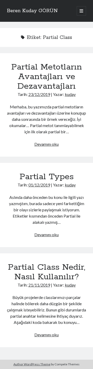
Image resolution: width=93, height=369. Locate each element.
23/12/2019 (39, 94)
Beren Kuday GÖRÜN (32, 11)
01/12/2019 (39, 184)
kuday (70, 94)
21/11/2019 (39, 284)
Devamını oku (46, 144)
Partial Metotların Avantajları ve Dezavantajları (46, 77)
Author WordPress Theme (31, 364)
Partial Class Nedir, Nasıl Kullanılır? (46, 272)
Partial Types (47, 176)
